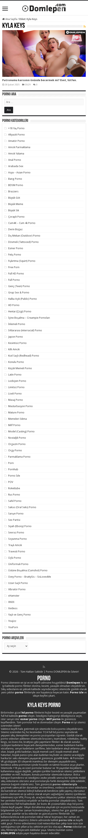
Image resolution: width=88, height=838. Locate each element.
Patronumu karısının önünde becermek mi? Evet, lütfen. (39, 80)
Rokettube (14, 488)
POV (10, 481)
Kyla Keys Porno (44, 705)
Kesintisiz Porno (17, 343)
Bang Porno (15, 178)
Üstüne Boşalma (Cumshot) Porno (27, 570)
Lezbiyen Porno (17, 380)
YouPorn (13, 627)
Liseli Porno (15, 393)
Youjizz (12, 620)
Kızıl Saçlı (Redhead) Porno (23, 355)
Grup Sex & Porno (18, 292)
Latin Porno (14, 374)
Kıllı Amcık (14, 349)
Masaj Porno (15, 399)
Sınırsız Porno (16, 532)
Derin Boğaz (15, 229)
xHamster (13, 595)
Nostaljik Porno (17, 437)
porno (19, 692)
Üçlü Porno (14, 557)
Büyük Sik (13, 210)
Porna (68, 826)
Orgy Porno (15, 450)
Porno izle (76, 692)
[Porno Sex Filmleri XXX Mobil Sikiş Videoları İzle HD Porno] (44, 7)
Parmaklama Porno (19, 456)
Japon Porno (15, 336)
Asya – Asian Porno (19, 172)
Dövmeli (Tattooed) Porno (23, 241)
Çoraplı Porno (16, 216)
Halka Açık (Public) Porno (22, 298)
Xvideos (12, 608)
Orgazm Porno (17, 444)
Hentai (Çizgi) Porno (19, 311)
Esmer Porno (15, 248)
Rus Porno (14, 494)
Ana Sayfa (11, 19)
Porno (44, 678)
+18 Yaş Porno (16, 128)
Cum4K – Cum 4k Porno (21, 223)
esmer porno (28, 719)
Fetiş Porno (14, 254)
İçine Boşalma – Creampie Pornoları (29, 317)
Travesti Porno (16, 551)
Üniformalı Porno (18, 564)
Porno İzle (14, 475)
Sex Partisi (14, 519)
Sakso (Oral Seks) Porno (22, 507)
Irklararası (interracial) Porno (25, 330)
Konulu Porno (16, 361)
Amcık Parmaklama (19, 147)
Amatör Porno (16, 140)
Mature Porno (16, 412)
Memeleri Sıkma (17, 418)
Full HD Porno (16, 273)
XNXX (11, 601)
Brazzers (13, 191)
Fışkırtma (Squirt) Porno (21, 260)
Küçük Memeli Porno (20, 368)
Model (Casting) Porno (21, 431)
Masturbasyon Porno (20, 406)
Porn (11, 463)
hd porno (27, 712)
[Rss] (43, 666)
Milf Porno (14, 425)
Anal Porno (14, 159)
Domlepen (73, 682)
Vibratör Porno (17, 589)
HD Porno (13, 305)
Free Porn (13, 267)
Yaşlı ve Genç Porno (19, 614)
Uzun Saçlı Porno (18, 583)
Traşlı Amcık (15, 545)
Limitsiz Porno (16, 387)
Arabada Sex (15, 166)
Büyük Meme (15, 204)
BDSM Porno (15, 185)
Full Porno (14, 279)
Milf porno (53, 719)
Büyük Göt (14, 197)
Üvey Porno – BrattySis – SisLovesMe (29, 576)
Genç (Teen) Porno (19, 286)
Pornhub (13, 469)
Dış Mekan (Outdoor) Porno (24, 235)
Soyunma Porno (17, 538)
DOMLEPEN (8, 833)
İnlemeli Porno (16, 324)
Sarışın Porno (16, 513)
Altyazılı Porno (16, 134)
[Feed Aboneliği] (84, 26)
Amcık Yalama (16, 153)
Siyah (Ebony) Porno (20, 526)
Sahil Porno (14, 500)
